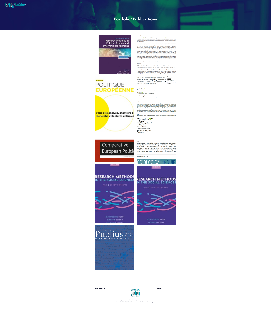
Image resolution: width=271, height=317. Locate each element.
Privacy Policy (160, 296)
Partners (159, 292)
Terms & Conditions (161, 294)
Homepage (97, 292)
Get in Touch (98, 297)
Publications (97, 294)
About (96, 296)
